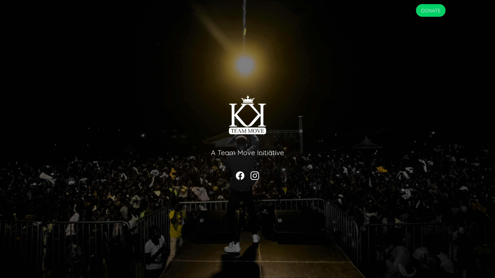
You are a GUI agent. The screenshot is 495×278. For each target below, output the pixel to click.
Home (57, 10)
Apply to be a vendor (363, 10)
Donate (431, 10)
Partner (184, 10)
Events (139, 10)
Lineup (96, 10)
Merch (301, 10)
